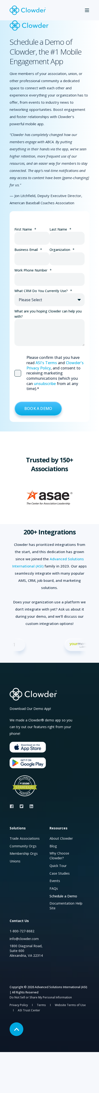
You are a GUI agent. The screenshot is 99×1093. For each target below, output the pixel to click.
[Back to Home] (28, 10)
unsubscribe (45, 383)
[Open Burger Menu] (87, 10)
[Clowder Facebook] (13, 806)
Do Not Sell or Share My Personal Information (41, 997)
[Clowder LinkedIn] (29, 806)
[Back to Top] (16, 1029)
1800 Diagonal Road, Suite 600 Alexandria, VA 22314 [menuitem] (26, 951)
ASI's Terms (46, 362)
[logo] (34, 694)
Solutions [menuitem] (18, 828)
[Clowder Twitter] (21, 806)
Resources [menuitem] (59, 828)
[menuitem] (25, 838)
